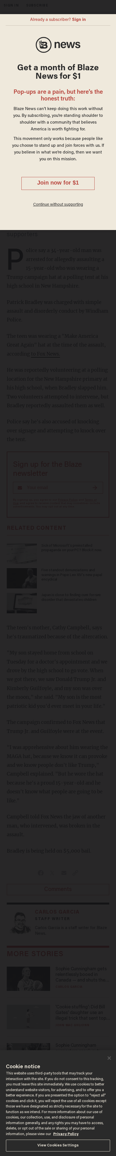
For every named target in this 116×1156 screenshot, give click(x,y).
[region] (58, 1103)
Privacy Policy (66, 1134)
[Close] (109, 1058)
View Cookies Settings (58, 1145)
